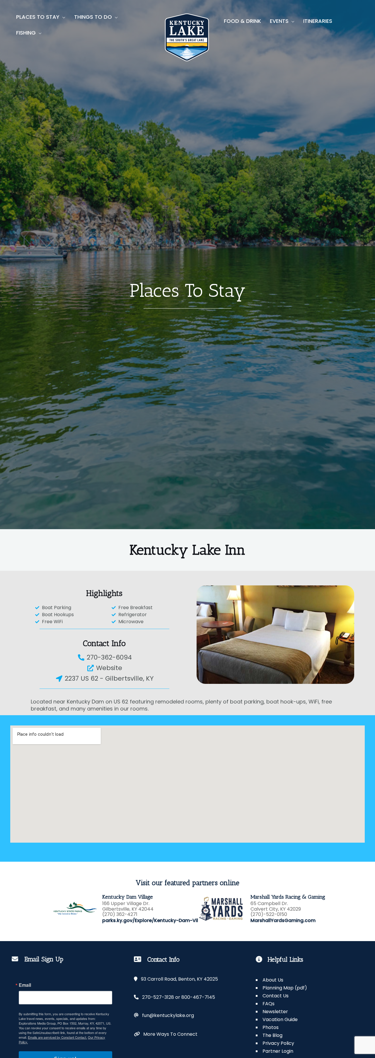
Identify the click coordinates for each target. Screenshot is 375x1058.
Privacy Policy (278, 1043)
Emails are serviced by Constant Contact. (57, 1037)
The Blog (272, 1035)
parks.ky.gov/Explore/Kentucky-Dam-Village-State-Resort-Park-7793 (186, 920)
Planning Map (278, 987)
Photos (270, 1027)
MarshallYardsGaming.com (283, 920)
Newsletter (275, 1011)
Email (25, 985)
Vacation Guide (280, 1019)
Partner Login (277, 1051)
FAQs (268, 1003)
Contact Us (275, 995)
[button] (62, 17)
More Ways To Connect (168, 1034)
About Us (272, 980)
